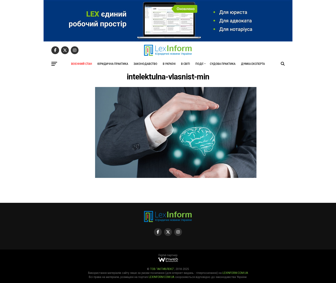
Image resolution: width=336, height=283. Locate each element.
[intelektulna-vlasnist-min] (175, 177)
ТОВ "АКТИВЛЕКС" (162, 269)
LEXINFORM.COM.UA (235, 273)
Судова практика (222, 63)
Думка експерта (253, 63)
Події (199, 63)
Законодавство (145, 63)
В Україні (169, 63)
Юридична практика (112, 63)
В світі (185, 63)
